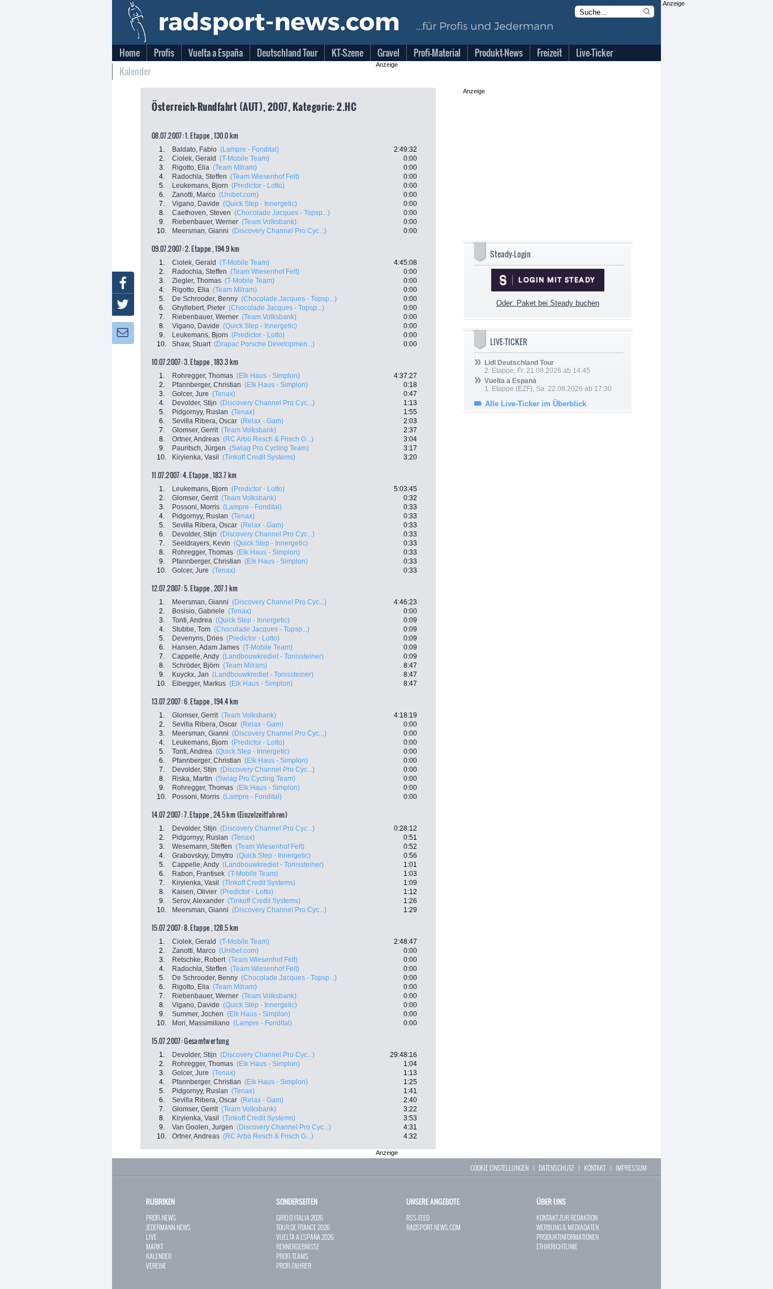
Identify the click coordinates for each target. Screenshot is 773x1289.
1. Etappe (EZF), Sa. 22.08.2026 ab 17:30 (548, 385)
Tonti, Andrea (192, 620)
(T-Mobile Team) (244, 158)
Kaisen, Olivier (194, 892)
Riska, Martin (192, 779)
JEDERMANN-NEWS (168, 1227)
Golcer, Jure (190, 394)
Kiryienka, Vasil (195, 457)
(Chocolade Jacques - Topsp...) (282, 213)
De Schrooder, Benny (205, 299)
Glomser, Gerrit (195, 430)
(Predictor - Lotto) (258, 186)
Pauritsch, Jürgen (199, 448)
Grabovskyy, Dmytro (202, 856)
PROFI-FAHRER (293, 1265)
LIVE (151, 1236)
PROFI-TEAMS (292, 1256)
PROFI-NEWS (161, 1217)
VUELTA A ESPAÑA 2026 (305, 1236)
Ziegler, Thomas (196, 281)
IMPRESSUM (631, 1167)
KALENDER (158, 1256)
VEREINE (156, 1265)
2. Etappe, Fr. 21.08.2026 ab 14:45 (537, 367)
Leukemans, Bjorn (200, 186)
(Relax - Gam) (262, 421)
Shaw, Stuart (191, 344)
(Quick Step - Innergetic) (260, 204)
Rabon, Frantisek (198, 874)
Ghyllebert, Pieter (198, 308)
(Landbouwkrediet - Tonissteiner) (273, 656)
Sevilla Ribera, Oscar (204, 421)
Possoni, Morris (196, 507)
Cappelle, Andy (195, 656)
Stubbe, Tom (191, 629)
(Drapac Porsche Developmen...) (264, 344)
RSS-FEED (418, 1217)
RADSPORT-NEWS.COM (433, 1227)
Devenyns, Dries (197, 638)
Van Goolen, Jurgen (202, 1127)
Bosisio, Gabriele (198, 611)
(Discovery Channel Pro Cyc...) (279, 231)
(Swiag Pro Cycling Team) (269, 448)
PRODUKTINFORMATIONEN (567, 1236)
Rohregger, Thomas (202, 376)
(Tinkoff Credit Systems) (258, 457)
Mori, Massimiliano (201, 1023)
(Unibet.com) (239, 195)
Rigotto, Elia (190, 167)
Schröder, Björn (196, 665)
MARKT (154, 1246)
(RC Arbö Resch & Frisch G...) (268, 439)
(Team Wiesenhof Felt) (264, 177)
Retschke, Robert (198, 960)
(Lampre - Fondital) (249, 149)
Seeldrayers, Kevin (201, 543)
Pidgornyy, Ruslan (200, 412)
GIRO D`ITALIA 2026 (299, 1217)
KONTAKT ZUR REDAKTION (567, 1217)
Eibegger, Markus (199, 684)
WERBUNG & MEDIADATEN (567, 1227)
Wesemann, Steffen (202, 846)
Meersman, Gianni (200, 231)
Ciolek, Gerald (194, 158)
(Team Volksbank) (269, 222)
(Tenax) (223, 394)
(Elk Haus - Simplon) (268, 376)
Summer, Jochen (198, 1014)
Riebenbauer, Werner (205, 222)
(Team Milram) (235, 167)
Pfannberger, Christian (206, 385)
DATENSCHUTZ (556, 1167)
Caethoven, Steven (201, 213)
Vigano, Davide (196, 204)
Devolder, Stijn (194, 403)
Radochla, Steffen (199, 177)
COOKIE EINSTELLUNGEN (499, 1167)
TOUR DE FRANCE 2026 (303, 1227)
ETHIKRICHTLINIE (557, 1246)
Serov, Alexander (198, 901)
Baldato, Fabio (194, 149)
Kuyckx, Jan (190, 674)
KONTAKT (594, 1167)
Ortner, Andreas (196, 439)
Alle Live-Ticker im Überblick (535, 403)
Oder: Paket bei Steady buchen (547, 303)
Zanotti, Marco (194, 195)
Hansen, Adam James (205, 647)
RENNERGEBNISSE (298, 1246)
